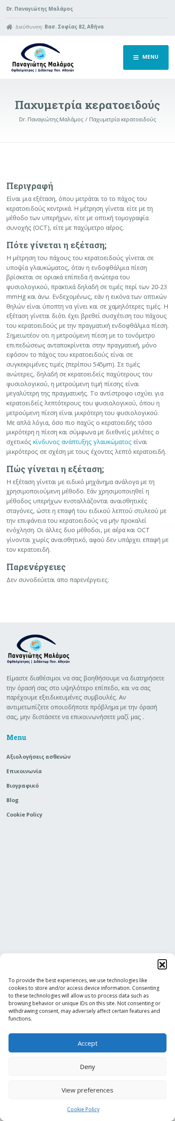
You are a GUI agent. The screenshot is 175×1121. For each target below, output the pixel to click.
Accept (88, 1043)
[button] (162, 964)
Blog (12, 800)
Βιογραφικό (22, 785)
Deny (87, 1066)
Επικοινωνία (24, 771)
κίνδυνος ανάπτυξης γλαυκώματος (82, 442)
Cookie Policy (83, 1109)
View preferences (87, 1090)
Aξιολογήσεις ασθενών (38, 756)
